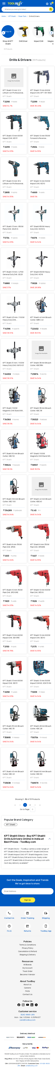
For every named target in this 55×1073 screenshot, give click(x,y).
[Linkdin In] (32, 1004)
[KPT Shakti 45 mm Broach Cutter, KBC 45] (14, 758)
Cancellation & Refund (27, 951)
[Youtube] (27, 1004)
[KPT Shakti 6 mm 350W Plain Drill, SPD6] (14, 531)
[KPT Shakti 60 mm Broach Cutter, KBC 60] (41, 758)
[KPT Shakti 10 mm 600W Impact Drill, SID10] (41, 622)
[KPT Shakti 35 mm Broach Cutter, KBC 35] (14, 713)
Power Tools (22, 16)
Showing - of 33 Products (27, 799)
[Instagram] (23, 1004)
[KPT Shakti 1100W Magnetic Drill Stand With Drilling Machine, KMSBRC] (41, 440)
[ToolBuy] (15, 4)
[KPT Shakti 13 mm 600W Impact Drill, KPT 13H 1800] (41, 77)
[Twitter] (36, 1004)
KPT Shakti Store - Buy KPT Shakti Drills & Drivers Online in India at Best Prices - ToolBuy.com (24, 839)
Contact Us (27, 994)
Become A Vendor (27, 974)
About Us (27, 984)
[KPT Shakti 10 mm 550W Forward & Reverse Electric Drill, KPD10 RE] (41, 123)
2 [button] (30, 805)
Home (4, 16)
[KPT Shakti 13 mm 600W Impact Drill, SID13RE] (14, 622)
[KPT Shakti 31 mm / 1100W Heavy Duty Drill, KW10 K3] (14, 350)
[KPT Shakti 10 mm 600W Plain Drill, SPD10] (41, 577)
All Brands (27, 964)
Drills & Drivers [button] (34, 16)
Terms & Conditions (27, 945)
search (51, 9)
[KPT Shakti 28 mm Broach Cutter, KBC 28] (41, 713)
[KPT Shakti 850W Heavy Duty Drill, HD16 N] (41, 213)
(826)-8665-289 (27, 1014)
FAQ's (27, 991)
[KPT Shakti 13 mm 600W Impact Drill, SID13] (14, 667)
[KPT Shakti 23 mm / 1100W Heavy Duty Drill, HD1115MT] (14, 304)
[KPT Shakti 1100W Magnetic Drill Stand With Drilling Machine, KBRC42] (14, 395)
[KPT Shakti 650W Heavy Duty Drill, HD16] (41, 259)
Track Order (27, 971)
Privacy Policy (27, 948)
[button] (15, 805)
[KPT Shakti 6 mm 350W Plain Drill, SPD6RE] (41, 531)
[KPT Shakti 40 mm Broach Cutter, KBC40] (41, 486)
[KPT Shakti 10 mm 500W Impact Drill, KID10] (41, 168)
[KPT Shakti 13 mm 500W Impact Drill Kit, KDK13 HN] (41, 667)
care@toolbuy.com (27, 1020)
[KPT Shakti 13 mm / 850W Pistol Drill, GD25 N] (14, 213)
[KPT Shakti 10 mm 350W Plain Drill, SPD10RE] (14, 577)
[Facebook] (18, 1004)
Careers (27, 988)
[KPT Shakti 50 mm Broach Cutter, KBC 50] (14, 440)
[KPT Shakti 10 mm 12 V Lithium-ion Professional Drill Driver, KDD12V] (14, 77)
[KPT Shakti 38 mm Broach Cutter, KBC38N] (41, 350)
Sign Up (27, 900)
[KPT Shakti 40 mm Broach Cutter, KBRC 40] (41, 304)
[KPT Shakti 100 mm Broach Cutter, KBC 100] (14, 486)
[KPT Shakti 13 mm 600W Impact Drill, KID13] (14, 123)
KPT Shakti (12, 16)
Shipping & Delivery (28, 954)
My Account (27, 968)
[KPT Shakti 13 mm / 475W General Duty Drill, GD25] (14, 259)
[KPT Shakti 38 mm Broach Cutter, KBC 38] (41, 395)
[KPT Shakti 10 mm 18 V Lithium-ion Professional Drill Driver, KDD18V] (14, 168)
